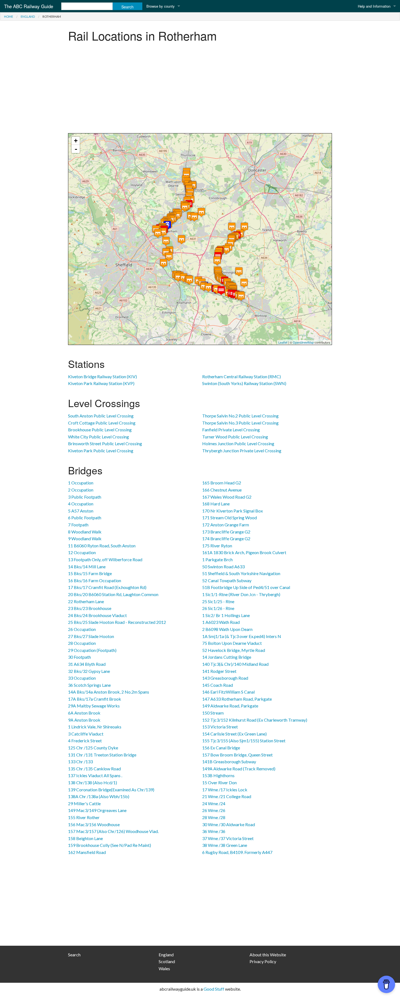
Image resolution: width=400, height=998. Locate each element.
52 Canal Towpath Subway (226, 580)
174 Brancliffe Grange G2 (226, 538)
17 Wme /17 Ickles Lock (224, 789)
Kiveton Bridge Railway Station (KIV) (102, 376)
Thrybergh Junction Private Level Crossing (241, 450)
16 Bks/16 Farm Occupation (94, 580)
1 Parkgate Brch (217, 559)
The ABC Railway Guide (28, 6)
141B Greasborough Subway (229, 761)
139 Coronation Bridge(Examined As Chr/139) (111, 789)
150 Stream (213, 712)
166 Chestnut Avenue (222, 489)
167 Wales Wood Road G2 (226, 496)
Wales (164, 968)
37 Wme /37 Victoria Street (228, 838)
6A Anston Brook (84, 712)
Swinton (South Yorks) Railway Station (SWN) (244, 383)
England (28, 16)
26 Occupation (82, 629)
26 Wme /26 (213, 810)
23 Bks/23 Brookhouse (89, 608)
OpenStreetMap (303, 342)
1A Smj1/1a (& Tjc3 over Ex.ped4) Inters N (241, 636)
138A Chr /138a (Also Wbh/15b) (98, 796)
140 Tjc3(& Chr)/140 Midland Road (235, 664)
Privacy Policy (263, 961)
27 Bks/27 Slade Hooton (91, 636)
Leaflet (282, 342)
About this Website (268, 954)
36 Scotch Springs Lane (89, 685)
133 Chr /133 (80, 761)
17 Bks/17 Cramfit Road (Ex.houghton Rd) (107, 587)
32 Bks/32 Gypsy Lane (89, 671)
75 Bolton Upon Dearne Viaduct (232, 643)
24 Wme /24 (213, 803)
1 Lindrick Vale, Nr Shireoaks (94, 726)
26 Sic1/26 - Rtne (218, 608)
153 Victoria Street (220, 726)
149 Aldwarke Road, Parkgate (230, 705)
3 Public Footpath (84, 496)
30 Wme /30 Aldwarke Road (228, 824)
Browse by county (160, 6)
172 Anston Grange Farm (225, 524)
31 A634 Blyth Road (87, 664)
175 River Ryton (217, 545)
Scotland (167, 961)
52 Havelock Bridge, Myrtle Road (233, 650)
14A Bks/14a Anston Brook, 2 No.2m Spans (108, 691)
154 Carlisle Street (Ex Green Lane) (234, 733)
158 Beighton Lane (85, 838)
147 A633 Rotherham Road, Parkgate (237, 698)
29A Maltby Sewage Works (94, 705)
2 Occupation (80, 489)
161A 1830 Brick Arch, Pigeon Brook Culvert (244, 552)
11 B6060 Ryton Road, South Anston (102, 545)
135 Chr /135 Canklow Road (94, 768)
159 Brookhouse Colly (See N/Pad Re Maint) (109, 845)
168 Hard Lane (216, 503)
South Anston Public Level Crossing (101, 415)
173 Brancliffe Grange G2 (226, 531)
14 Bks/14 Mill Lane (87, 566)
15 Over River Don (219, 782)
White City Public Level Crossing (98, 436)
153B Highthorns (218, 775)
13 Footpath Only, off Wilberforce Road (105, 559)
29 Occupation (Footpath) (92, 650)
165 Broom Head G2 (221, 482)
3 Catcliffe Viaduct (85, 733)
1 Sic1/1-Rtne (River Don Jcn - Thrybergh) (241, 594)
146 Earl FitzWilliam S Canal (228, 691)
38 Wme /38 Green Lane (224, 845)
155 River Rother (84, 817)
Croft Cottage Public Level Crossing (102, 422)
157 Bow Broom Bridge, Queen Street (237, 754)
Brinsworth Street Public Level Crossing (105, 443)
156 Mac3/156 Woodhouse (94, 824)
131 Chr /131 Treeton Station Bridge (102, 754)
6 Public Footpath (84, 517)
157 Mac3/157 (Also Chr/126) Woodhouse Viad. (113, 831)
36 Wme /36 (213, 831)
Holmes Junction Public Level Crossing (238, 443)
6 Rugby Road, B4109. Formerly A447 (237, 852)
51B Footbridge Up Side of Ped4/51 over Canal (246, 587)
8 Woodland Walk (84, 531)
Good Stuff (214, 988)
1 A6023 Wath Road (221, 622)
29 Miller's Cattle (84, 803)
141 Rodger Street (219, 671)
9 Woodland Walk (84, 538)
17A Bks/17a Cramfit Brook (94, 698)
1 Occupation (80, 482)
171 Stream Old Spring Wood (229, 517)
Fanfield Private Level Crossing (231, 429)
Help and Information (374, 6)
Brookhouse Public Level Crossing (100, 429)
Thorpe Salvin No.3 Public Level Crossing (240, 422)
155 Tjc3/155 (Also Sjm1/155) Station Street (243, 740)
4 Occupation (80, 503)
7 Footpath (78, 524)
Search (74, 954)
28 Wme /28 (213, 817)
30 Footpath (79, 657)
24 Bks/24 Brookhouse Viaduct (97, 615)
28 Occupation (82, 643)
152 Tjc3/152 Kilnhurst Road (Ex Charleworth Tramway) (254, 719)
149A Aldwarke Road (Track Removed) (238, 768)
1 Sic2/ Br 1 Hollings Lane (226, 615)
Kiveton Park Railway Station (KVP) (101, 383)
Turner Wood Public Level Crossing (235, 436)
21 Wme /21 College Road (226, 796)
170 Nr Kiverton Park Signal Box (232, 510)
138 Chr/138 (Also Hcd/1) (92, 782)
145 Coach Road (217, 685)
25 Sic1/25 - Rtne (218, 601)
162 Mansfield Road (87, 852)
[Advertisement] (200, 89)
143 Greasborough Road (225, 677)
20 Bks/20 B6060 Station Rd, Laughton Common (113, 594)
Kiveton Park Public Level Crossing (100, 450)
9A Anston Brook (84, 719)
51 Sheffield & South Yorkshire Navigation (241, 573)
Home (8, 16)
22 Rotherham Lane (86, 601)
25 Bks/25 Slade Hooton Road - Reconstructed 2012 (117, 622)
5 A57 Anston (80, 510)
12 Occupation (82, 552)
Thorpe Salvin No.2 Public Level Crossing (240, 415)
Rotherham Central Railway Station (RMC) (241, 376)
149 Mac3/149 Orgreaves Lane (97, 810)
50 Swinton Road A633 (223, 566)
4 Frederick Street (85, 740)
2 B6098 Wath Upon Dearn (227, 629)
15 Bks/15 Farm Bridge (90, 573)
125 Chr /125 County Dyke (93, 747)
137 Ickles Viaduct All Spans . (95, 775)
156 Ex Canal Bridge (221, 747)
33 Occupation (82, 677)
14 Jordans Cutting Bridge (226, 657)
